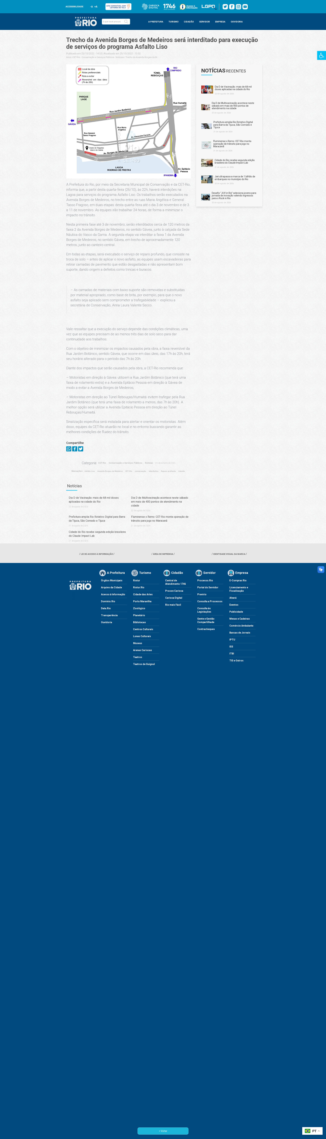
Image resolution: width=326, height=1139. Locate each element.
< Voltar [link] (163, 1131)
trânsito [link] (181, 471)
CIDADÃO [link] (189, 21)
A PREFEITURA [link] (155, 21)
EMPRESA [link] (220, 21)
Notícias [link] (120, 57)
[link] (321, 55)
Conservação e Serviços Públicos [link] (98, 57)
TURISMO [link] (173, 21)
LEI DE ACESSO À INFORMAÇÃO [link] (97, 554)
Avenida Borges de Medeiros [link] (110, 471)
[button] (126, 21)
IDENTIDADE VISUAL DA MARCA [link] (229, 554)
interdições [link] (153, 471)
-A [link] (91, 6)
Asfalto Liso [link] (90, 471)
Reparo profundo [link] (168, 471)
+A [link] (95, 6)
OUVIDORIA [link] (237, 21)
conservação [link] (140, 471)
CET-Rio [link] (76, 57)
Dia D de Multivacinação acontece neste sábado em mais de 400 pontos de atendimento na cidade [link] (159, 501)
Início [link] (68, 57)
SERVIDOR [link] (204, 21)
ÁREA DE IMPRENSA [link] (163, 554)
